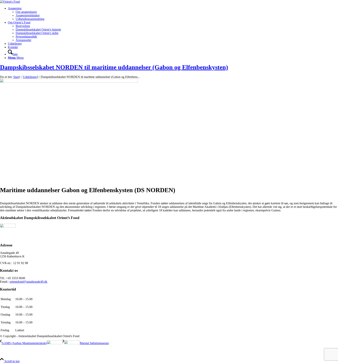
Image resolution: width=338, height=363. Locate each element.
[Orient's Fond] (10, 1)
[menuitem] (173, 14)
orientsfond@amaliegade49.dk (28, 281)
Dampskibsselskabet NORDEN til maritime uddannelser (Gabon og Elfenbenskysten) (114, 67)
